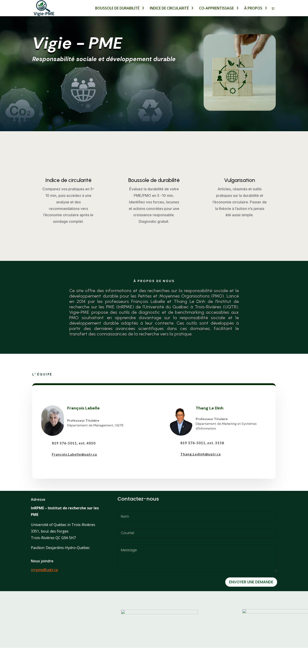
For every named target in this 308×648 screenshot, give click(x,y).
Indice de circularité (68, 180)
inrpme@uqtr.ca (44, 569)
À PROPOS (253, 9)
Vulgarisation (239, 180)
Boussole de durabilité (153, 180)
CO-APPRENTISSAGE (216, 9)
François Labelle (83, 408)
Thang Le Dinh (209, 408)
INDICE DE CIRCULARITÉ (169, 9)
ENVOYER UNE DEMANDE (251, 582)
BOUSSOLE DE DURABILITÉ (117, 9)
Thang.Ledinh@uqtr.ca (200, 454)
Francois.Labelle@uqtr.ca (74, 454)
